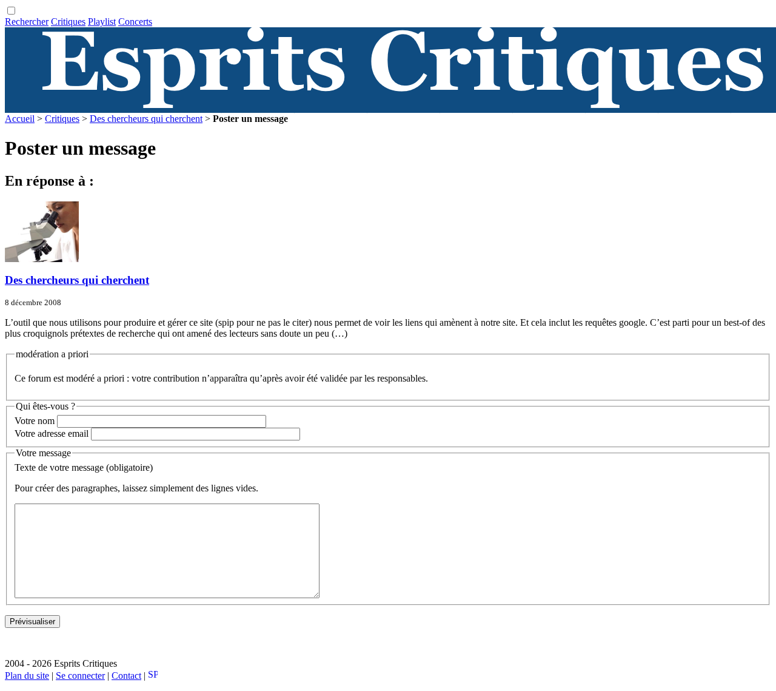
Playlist (102, 21)
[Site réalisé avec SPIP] (153, 675)
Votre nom (35, 421)
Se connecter (80, 675)
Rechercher (26, 21)
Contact (126, 675)
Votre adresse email (52, 433)
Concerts (135, 21)
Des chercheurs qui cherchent (146, 118)
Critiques (68, 21)
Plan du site (27, 675)
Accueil (20, 118)
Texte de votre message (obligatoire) (84, 467)
